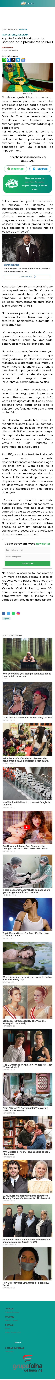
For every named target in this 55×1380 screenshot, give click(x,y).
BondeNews (13, 29)
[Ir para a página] (27, 3)
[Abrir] (2, 4)
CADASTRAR (27, 563)
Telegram (42, 168)
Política (23, 29)
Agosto (6, 619)
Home (4, 29)
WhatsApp (17, 168)
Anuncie (17, 1342)
